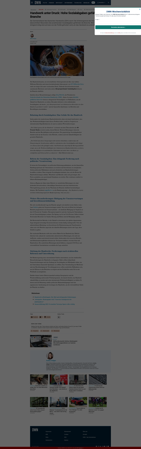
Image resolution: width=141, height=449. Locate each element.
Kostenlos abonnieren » (118, 27)
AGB (119, 32)
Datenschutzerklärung (109, 32)
